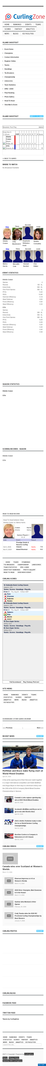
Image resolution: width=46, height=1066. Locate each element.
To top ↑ (41, 1065)
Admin (41, 127)
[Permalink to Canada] (8, 799)
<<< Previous (7, 728)
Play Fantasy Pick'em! (31, 682)
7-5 (41, 547)
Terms (5, 1058)
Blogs (15, 33)
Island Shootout (21, 549)
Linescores (8, 81)
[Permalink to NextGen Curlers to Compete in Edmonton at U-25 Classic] (8, 835)
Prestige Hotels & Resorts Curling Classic (22, 544)
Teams (38, 24)
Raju (8, 614)
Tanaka (9, 601)
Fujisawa (10, 598)
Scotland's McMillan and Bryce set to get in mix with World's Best (28, 810)
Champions (8, 53)
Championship (9, 77)
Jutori (9, 619)
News (7, 33)
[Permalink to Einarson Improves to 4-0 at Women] (8, 880)
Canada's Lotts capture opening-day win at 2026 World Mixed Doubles (28, 798)
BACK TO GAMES (10, 158)
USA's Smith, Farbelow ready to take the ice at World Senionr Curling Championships (28, 823)
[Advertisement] (23, 200)
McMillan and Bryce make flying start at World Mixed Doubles (23, 772)
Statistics (8, 697)
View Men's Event (10, 104)
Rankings (17, 24)
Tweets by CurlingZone (11, 1019)
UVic (8, 146)
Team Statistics (10, 85)
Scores (8, 29)
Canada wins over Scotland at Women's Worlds (22, 868)
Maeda (9, 617)
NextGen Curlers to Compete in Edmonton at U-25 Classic (26, 835)
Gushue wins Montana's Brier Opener (25, 903)
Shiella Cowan (8, 138)
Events (28, 24)
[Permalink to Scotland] (8, 810)
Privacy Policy (14, 1058)
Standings (8, 69)
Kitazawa (10, 596)
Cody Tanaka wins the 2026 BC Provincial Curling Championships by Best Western (28, 915)
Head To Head (9, 100)
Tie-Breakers (9, 73)
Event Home (8, 49)
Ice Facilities (28, 33)
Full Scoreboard (15, 682)
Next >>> (40, 728)
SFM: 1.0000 (8, 89)
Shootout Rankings (12, 570)
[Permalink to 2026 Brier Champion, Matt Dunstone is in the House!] (8, 892)
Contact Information (11, 57)
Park (9, 594)
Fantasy (18, 29)
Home (7, 24)
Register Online (10, 61)
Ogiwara (10, 612)
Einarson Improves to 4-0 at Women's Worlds (25, 879)
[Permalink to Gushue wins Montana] (8, 903)
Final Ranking (9, 93)
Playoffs (28, 589)
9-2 (41, 549)
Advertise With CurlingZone (12, 1061)
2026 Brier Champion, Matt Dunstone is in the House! (28, 891)
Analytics (30, 29)
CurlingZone (29, 1054)
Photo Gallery (9, 97)
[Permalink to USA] (8, 822)
